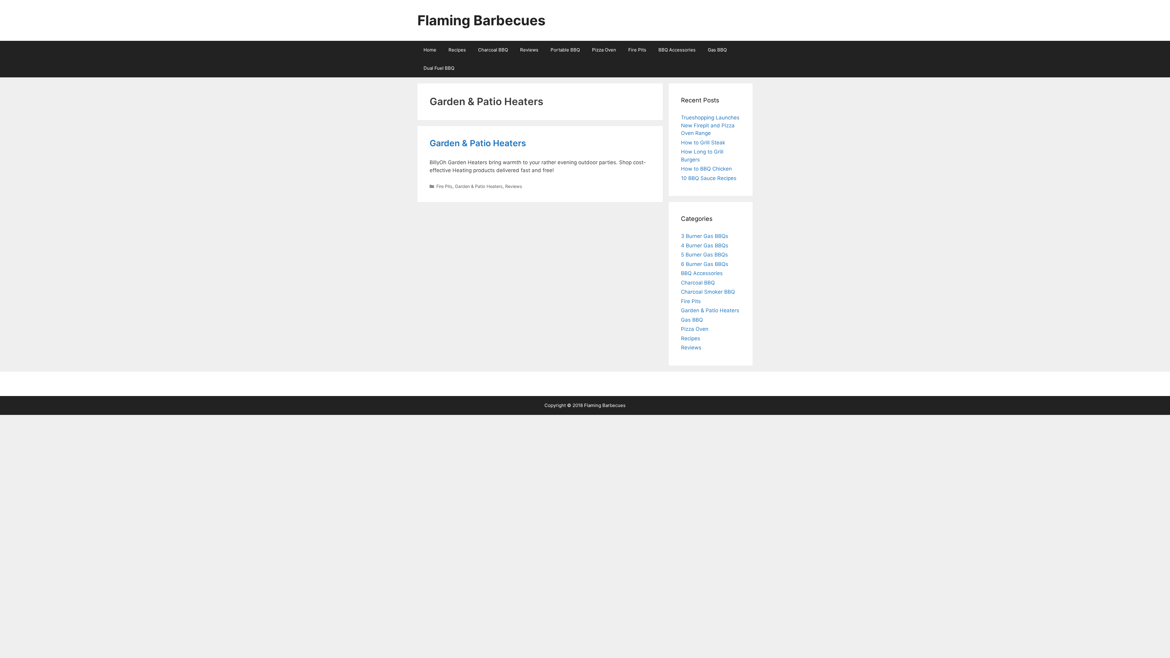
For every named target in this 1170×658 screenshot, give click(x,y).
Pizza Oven (604, 50)
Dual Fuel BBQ (439, 68)
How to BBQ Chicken (706, 169)
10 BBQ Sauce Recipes (708, 178)
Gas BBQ (717, 50)
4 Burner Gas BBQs (704, 245)
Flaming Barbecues (481, 20)
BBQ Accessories (677, 50)
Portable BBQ (565, 50)
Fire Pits (637, 50)
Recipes (457, 50)
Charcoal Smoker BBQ (708, 292)
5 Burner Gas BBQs (704, 255)
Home (430, 50)
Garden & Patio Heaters (478, 143)
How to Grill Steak (703, 143)
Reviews (529, 50)
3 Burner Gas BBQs (704, 236)
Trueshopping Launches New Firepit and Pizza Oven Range (710, 125)
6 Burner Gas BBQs (704, 264)
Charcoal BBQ (493, 50)
